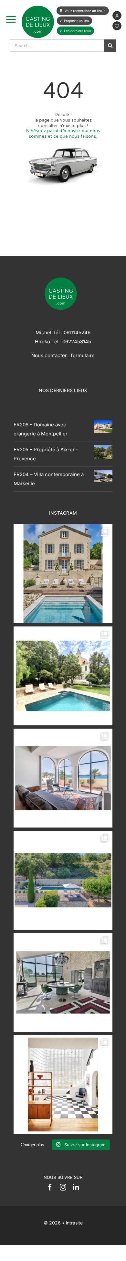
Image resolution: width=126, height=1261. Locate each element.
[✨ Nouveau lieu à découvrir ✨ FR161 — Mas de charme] (63, 982)
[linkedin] (76, 1187)
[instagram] (63, 1187)
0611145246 (77, 332)
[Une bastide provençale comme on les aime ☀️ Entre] (63, 880)
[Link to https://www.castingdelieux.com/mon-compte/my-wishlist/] (116, 25)
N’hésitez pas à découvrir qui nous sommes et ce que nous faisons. (63, 133)
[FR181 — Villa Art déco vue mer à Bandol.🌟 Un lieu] (63, 778)
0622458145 (76, 341)
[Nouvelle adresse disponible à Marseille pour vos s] (63, 675)
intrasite (74, 1222)
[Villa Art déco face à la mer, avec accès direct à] (63, 1084)
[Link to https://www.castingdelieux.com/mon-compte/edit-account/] (116, 15)
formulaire (83, 355)
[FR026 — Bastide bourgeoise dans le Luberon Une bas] (63, 573)
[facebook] (50, 1187)
